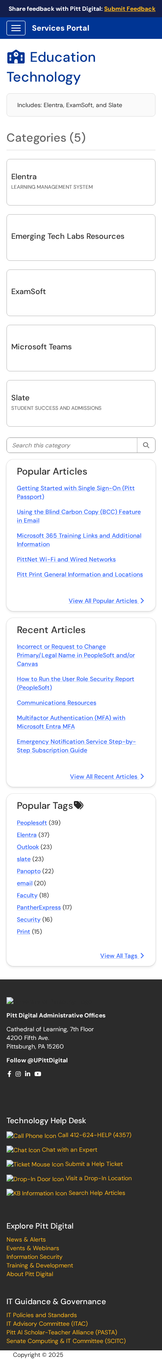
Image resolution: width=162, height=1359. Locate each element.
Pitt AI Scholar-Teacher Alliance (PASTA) (61, 1332)
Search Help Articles (96, 1193)
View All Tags (119, 956)
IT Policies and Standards (41, 1315)
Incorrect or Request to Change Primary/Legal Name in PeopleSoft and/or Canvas (76, 655)
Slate (20, 398)
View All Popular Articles (104, 601)
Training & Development (39, 1265)
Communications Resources (56, 702)
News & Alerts (26, 1239)
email (24, 883)
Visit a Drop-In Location (98, 1178)
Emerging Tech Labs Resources (67, 236)
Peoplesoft (32, 823)
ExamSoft (28, 291)
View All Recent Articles (104, 776)
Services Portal (60, 28)
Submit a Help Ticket (93, 1164)
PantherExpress (39, 907)
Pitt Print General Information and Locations (80, 574)
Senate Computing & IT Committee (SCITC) (66, 1341)
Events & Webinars (32, 1248)
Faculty (27, 895)
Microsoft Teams (41, 347)
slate (24, 859)
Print (23, 931)
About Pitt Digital (29, 1274)
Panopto (29, 871)
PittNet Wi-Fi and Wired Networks (66, 559)
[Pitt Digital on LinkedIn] (28, 1074)
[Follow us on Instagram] (18, 1074)
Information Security (34, 1257)
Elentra (24, 176)
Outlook (28, 847)
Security (29, 919)
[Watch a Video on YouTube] (38, 1074)
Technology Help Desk (46, 1120)
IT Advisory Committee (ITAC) (47, 1323)
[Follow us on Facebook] (9, 1074)
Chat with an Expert (68, 1149)
